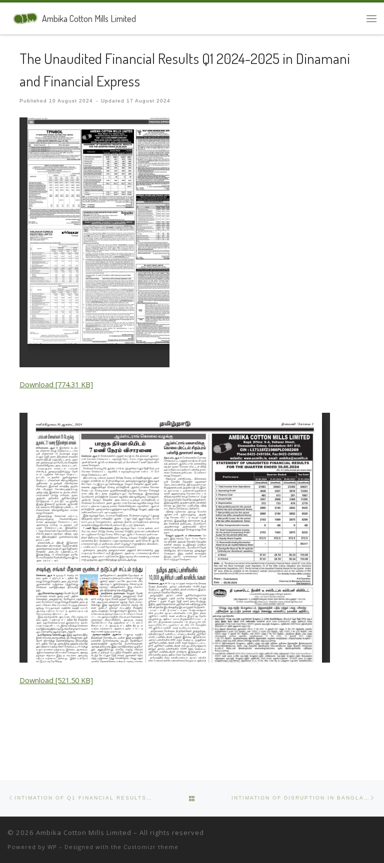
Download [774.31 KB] (56, 384)
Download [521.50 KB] (56, 680)
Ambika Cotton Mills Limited (84, 832)
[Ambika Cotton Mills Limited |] (23, 16)
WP (52, 847)
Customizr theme (151, 847)
